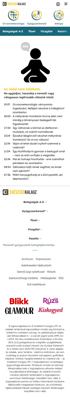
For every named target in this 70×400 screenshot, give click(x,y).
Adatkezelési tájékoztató (36, 265)
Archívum (27, 259)
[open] (46, 202)
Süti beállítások (36, 284)
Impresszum (43, 259)
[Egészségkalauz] (14, 4)
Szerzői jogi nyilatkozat (31, 271)
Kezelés (62, 31)
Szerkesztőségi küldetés (23, 278)
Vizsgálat (46, 31)
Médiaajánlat (48, 278)
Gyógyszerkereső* (34, 211)
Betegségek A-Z (13, 31)
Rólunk (51, 271)
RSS (61, 278)
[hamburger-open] (65, 4)
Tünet (31, 31)
